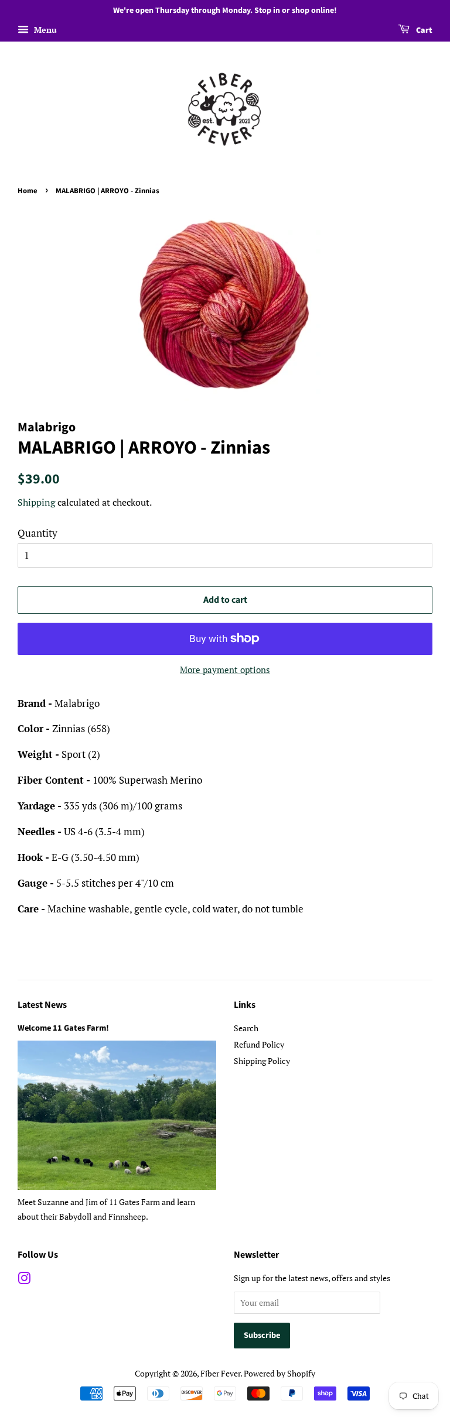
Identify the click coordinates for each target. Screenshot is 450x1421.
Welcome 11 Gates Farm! (63, 1028)
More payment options (225, 669)
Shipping (36, 502)
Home (28, 191)
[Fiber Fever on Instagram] (24, 1280)
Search (246, 1028)
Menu (44, 29)
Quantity (37, 533)
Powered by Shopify (279, 1373)
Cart (423, 30)
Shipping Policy (262, 1060)
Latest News (42, 1004)
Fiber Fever (220, 1373)
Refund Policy (259, 1044)
